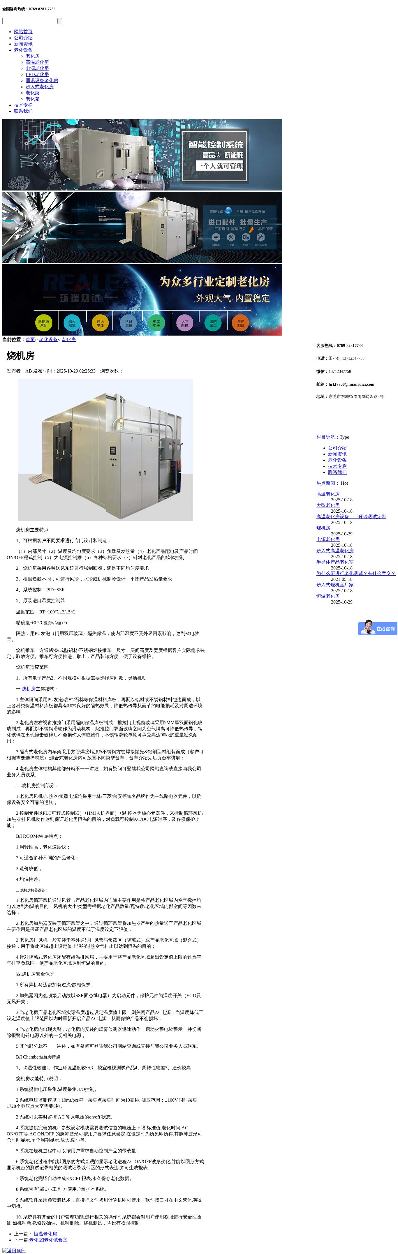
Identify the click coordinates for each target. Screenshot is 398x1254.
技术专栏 (23, 105)
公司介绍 (23, 37)
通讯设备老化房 (42, 80)
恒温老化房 (45, 1233)
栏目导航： (328, 437)
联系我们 (23, 111)
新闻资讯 (23, 43)
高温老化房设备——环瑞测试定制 (351, 516)
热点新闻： (328, 483)
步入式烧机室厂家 (335, 584)
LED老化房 (37, 74)
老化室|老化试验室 (48, 1239)
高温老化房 (37, 62)
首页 (30, 339)
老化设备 (23, 49)
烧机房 (29, 688)
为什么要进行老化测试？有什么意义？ (356, 573)
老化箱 (33, 98)
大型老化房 (328, 505)
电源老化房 (37, 68)
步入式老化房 (40, 86)
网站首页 (23, 31)
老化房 (33, 56)
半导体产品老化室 (335, 562)
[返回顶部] (14, 1250)
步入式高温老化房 (335, 550)
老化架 (33, 92)
